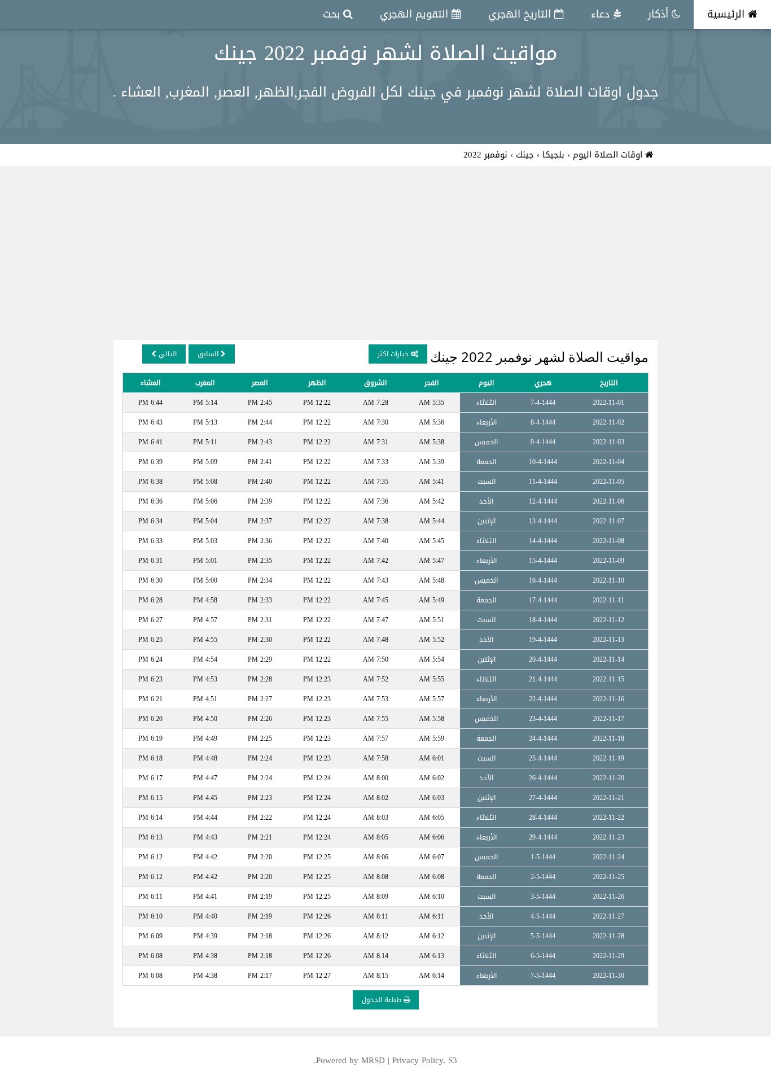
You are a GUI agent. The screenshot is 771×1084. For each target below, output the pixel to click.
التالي (166, 354)
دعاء (602, 14)
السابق (209, 354)
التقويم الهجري (416, 14)
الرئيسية (727, 14)
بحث (333, 14)
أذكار (660, 14)
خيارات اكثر (394, 354)
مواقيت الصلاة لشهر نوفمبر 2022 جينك (386, 53)
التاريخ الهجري (521, 14)
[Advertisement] (385, 255)
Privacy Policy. (418, 1060)
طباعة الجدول (383, 1000)
